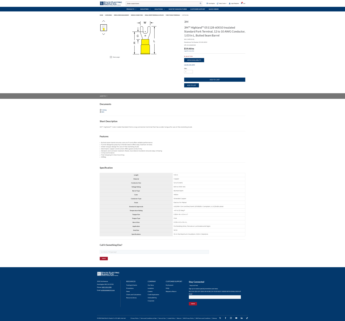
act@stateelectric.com (108, 290)
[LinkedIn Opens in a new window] (242, 318)
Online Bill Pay (152, 298)
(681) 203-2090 (106, 287)
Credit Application (153, 294)
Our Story (151, 285)
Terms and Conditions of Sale (148, 318)
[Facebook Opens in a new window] (225, 318)
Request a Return (171, 291)
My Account (169, 285)
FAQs (167, 288)
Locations (151, 288)
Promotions (130, 288)
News (128, 291)
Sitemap (214, 318)
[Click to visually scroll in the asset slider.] (103, 21)
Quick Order (213, 9)
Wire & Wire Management (121, 15)
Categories (108, 15)
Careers (150, 291)
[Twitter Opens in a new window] (220, 318)
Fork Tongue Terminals (173, 15)
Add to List (191, 85)
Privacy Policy (135, 318)
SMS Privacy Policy (188, 318)
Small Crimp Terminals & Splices (154, 15)
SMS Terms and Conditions (203, 318)
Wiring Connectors (137, 15)
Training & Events (131, 285)
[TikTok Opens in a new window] (247, 318)
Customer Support (197, 9)
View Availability (194, 60)
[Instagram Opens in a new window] (231, 318)
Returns (179, 318)
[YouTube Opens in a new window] (236, 318)
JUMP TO (103, 96)
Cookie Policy (171, 318)
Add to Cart (215, 80)
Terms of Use (162, 318)
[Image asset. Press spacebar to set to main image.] (103, 27)
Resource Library (131, 298)
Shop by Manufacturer (178, 9)
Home (101, 15)
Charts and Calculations (133, 294)
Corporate (151, 301)
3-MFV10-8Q (185, 15)
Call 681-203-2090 (189, 65)
